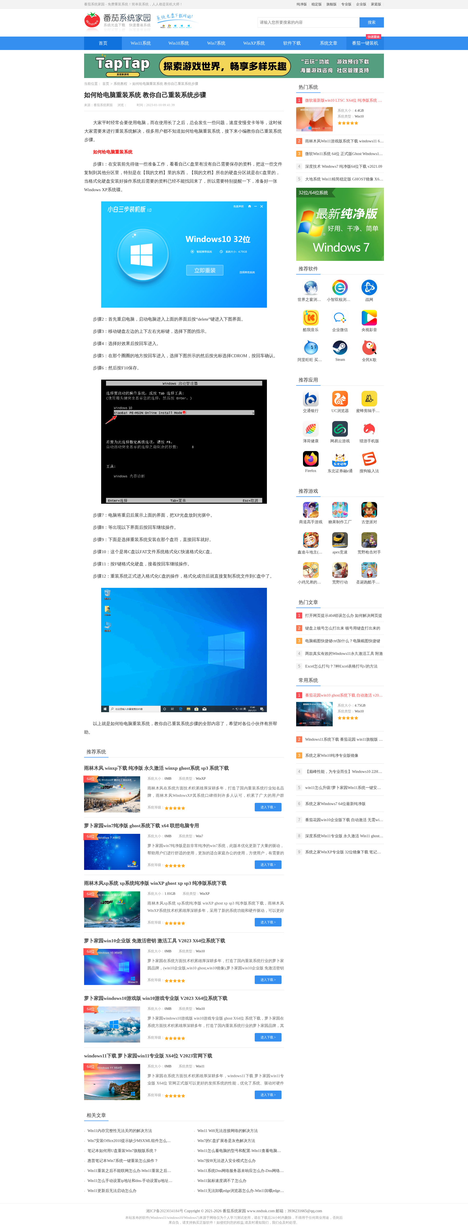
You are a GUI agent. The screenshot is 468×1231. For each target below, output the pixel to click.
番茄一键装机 (365, 43)
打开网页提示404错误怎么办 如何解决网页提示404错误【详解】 (340, 616)
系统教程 (120, 84)
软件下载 (292, 43)
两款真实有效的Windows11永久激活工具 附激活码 (340, 654)
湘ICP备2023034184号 (164, 1211)
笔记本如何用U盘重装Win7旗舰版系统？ (122, 1151)
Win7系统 (216, 43)
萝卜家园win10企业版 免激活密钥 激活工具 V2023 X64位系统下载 (154, 940)
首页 (103, 43)
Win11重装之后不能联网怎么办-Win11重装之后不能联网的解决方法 (145, 1171)
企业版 (361, 4)
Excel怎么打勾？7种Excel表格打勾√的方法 (338, 666)
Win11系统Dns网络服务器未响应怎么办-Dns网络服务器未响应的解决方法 (260, 1171)
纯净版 (302, 4)
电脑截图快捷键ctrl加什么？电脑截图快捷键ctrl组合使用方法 (339, 641)
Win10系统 (178, 43)
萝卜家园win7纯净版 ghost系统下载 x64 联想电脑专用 (141, 825)
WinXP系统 (254, 43)
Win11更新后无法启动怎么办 (112, 1191)
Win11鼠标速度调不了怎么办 (221, 1181)
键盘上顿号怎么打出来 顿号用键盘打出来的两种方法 (339, 628)
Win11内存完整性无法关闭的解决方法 (120, 1131)
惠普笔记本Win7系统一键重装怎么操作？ (123, 1161)
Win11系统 (141, 43)
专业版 (346, 4)
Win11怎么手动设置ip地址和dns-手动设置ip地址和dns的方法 (138, 1181)
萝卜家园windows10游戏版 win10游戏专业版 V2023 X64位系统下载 (155, 998)
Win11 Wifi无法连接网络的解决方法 (227, 1131)
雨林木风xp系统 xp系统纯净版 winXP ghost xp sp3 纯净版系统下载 (155, 883)
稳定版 (317, 4)
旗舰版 (331, 4)
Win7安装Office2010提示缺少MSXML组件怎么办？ (131, 1141)
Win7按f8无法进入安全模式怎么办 (226, 1161)
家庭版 (376, 4)
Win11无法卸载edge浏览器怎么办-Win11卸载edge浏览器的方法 (250, 1191)
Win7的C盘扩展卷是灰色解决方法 (226, 1141)
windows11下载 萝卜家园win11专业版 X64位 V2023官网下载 (148, 1055)
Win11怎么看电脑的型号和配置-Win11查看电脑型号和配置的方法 (252, 1151)
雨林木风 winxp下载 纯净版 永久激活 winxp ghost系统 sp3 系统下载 (156, 768)
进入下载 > (268, 807)
